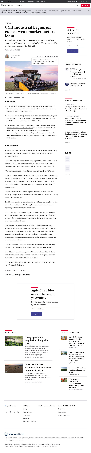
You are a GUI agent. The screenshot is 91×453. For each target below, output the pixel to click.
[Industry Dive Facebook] (10, 412)
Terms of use (18, 446)
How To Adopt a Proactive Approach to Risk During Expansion (77, 73)
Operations (26, 275)
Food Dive (24, 1)
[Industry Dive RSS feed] (18, 412)
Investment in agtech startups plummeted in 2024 (77, 370)
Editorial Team (27, 412)
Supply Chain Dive (41, 1)
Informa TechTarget (35, 438)
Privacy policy (9, 446)
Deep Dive (19, 5)
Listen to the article (16, 97)
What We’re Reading (29, 421)
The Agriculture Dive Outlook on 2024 (78, 85)
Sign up (86, 5)
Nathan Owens (15, 55)
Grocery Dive (31, 1)
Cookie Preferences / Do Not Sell (46, 446)
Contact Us (26, 415)
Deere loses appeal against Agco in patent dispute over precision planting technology (77, 356)
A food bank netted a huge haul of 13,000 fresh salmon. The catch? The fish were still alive (76, 135)
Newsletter (26, 418)
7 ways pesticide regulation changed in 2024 (37, 340)
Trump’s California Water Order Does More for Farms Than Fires (76, 109)
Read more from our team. (38, 13)
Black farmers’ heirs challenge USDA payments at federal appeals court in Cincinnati (75, 121)
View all (67, 90)
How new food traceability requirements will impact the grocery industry (76, 383)
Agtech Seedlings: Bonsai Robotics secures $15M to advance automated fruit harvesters (76, 341)
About (25, 409)
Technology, (17, 275)
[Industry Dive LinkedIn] (6, 412)
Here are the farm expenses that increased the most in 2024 (38, 367)
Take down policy (29, 446)
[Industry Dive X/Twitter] (14, 412)
